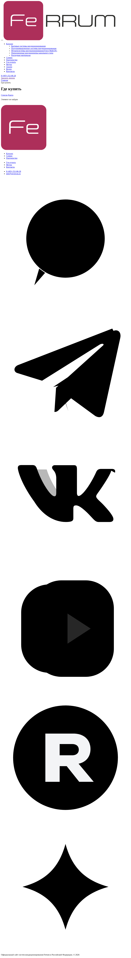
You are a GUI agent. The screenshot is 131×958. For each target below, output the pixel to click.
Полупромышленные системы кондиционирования (33, 48)
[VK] (65, 563)
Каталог (9, 44)
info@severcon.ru (13, 174)
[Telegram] (65, 434)
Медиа (9, 64)
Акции (9, 67)
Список (4, 95)
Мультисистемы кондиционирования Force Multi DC (34, 51)
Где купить (11, 62)
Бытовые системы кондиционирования (28, 46)
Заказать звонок (8, 78)
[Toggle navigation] (2, 40)
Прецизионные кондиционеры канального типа (32, 53)
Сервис (9, 58)
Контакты (10, 71)
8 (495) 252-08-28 (8, 76)
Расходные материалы (21, 55)
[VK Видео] (65, 692)
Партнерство (11, 60)
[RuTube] (65, 821)
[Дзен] (65, 950)
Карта (10, 95)
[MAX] (65, 305)
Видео (9, 69)
